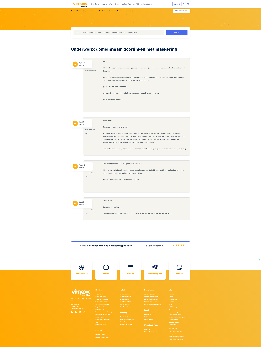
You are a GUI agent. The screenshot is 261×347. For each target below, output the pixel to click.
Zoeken (176, 32)
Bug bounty (172, 324)
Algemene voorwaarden (176, 339)
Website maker (124, 299)
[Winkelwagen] (188, 4)
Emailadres (147, 314)
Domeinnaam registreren (151, 294)
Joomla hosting (100, 309)
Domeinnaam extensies (151, 301)
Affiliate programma (175, 307)
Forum (79, 11)
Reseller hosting (100, 334)
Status (171, 296)
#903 (86, 214)
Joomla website (124, 304)
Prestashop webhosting (102, 314)
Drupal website (124, 307)
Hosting (124, 4)
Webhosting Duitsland (101, 299)
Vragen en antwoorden (90, 11)
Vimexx (73, 11)
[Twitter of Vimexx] (77, 312)
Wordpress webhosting (102, 304)
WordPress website (125, 301)
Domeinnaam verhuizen (151, 296)
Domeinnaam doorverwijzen (152, 304)
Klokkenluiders (173, 319)
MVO (170, 309)
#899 (86, 177)
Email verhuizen (149, 319)
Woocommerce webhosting (103, 312)
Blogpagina (172, 301)
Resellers (131, 4)
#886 (86, 133)
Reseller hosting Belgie (102, 337)
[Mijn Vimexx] (184, 4)
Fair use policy (173, 334)
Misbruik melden (174, 322)
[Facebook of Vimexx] (73, 312)
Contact (171, 294)
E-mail (117, 4)
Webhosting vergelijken (102, 319)
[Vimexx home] (79, 4)
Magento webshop (125, 316)
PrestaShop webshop (126, 322)
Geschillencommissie (175, 314)
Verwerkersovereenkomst (176, 336)
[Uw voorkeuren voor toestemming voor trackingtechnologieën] (259, 260)
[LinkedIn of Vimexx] (81, 312)
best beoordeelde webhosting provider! (110, 245)
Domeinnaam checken (151, 299)
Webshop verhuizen (126, 324)
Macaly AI (147, 329)
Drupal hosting (99, 317)
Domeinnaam (95, 4)
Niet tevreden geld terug (176, 312)
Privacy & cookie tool (150, 331)
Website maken (124, 294)
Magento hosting (100, 307)
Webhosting (98, 294)
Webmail (146, 316)
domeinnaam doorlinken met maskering (121, 11)
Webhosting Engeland (101, 301)
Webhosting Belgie (101, 296)
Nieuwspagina (173, 299)
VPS (137, 4)
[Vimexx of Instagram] (84, 312)
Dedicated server (147, 4)
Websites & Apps (107, 4)
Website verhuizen (125, 296)
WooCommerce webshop (127, 319)
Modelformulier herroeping (177, 317)
